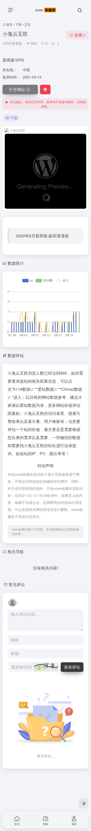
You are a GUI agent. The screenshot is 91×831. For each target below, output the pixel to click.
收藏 (79, 35)
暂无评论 (17, 584)
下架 (18, 24)
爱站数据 (46, 389)
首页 (9, 24)
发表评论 (72, 667)
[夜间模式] (83, 803)
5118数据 (21, 389)
